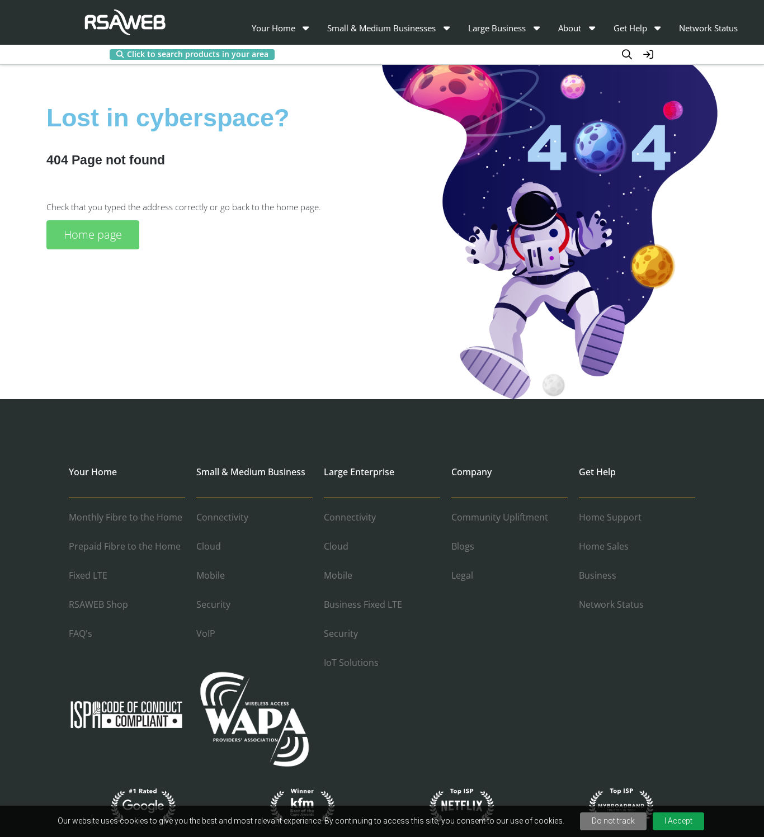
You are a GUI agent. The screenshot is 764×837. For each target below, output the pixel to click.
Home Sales (604, 546)
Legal (462, 575)
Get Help (630, 28)
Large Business (497, 28)
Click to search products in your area (197, 54)
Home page (93, 234)
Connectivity (222, 517)
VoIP (205, 633)
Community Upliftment (499, 517)
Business (597, 575)
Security (213, 604)
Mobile (210, 575)
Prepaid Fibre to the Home (125, 546)
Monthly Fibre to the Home (125, 517)
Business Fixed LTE (363, 604)
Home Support (610, 517)
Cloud (208, 546)
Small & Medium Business (250, 472)
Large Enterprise (359, 472)
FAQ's (80, 633)
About (569, 28)
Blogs (462, 546)
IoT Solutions (351, 662)
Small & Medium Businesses (381, 28)
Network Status (708, 28)
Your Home (273, 28)
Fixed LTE (88, 575)
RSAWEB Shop (98, 604)
